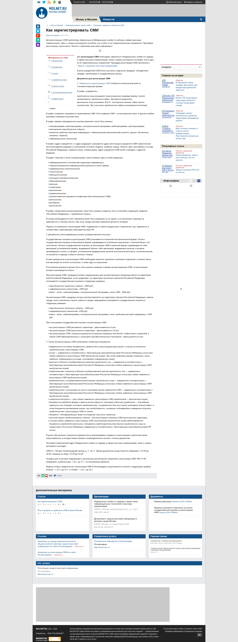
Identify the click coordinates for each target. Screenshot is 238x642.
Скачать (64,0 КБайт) (168, 512)
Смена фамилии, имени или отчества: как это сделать (187, 157)
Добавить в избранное (194, 2)
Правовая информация (174, 631)
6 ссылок (54, 73)
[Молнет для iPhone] (60, 2)
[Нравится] (43, 475)
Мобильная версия (175, 2)
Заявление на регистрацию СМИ (94, 83)
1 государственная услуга (61, 93)
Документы (157, 496)
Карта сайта (178, 629)
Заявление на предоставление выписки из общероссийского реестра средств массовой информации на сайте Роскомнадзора (58, 543)
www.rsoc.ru (79, 546)
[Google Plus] (38, 36)
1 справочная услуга (59, 80)
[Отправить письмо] (38, 45)
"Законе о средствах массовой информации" (97, 66)
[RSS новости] (49, 2)
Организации (101, 496)
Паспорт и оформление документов (184, 152)
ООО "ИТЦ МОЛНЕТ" (56, 633)
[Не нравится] (46, 475)
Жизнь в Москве (57, 25)
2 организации (57, 61)
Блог (195, 629)
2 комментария (57, 99)
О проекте (189, 629)
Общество (179, 80)
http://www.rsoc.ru (102, 547)
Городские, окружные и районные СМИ (108, 25)
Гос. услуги (44, 563)
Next (198, 180)
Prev (190, 180)
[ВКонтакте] (38, 26)
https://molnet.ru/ (86, 631)
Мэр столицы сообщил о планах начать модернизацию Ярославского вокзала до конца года (187, 133)
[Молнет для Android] (54, 2)
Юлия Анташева (52, 35)
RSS (200, 629)
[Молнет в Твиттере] (44, 2)
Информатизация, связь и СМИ (78, 25)
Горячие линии (159, 536)
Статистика (167, 629)
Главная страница (47, 25)
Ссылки (42, 536)
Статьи (41, 496)
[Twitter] (38, 31)
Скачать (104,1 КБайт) (182, 501)
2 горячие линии (57, 86)
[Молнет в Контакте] (39, 2)
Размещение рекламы (193, 631)
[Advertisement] (138, 10)
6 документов (56, 67)
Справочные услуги (105, 536)
